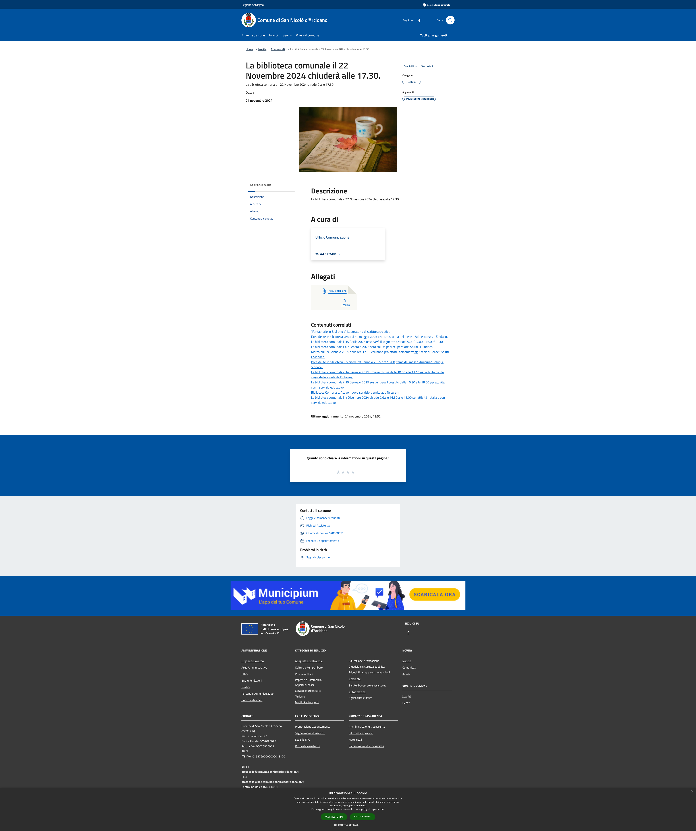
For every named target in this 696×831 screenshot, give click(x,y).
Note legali (355, 739)
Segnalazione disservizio (310, 733)
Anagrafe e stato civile (309, 661)
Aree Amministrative (254, 667)
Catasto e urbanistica (308, 690)
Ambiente (355, 679)
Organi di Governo (252, 661)
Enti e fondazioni (251, 680)
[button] (348, 825)
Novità (262, 49)
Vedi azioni (427, 66)
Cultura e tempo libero (309, 667)
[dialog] (348, 809)
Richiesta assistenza (307, 746)
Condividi (409, 66)
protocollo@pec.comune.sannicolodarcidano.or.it (272, 782)
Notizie (406, 661)
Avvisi (406, 674)
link (383, 809)
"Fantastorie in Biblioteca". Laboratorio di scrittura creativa (350, 331)
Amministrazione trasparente (367, 726)
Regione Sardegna (252, 5)
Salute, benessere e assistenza (367, 685)
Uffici (244, 674)
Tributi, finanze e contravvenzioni (369, 672)
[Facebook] (418, 20)
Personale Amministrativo (257, 693)
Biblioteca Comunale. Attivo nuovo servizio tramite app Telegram (355, 392)
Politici (245, 687)
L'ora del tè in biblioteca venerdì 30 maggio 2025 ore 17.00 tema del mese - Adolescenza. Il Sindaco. (379, 336)
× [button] (692, 791)
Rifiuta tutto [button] (362, 816)
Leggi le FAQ (302, 739)
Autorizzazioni (357, 692)
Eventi (406, 703)
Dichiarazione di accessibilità (366, 746)
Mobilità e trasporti (307, 702)
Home (249, 49)
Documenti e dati (251, 700)
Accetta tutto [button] (334, 816)
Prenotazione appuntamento (312, 726)
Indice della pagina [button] (260, 185)
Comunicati (278, 49)
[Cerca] (450, 20)
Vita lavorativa (304, 674)
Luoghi (406, 696)
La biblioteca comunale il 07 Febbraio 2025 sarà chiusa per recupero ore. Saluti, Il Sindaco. (372, 346)
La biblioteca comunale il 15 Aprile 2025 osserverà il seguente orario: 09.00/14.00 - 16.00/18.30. (377, 341)
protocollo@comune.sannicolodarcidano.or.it (270, 771)
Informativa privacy (361, 733)
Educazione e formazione (364, 661)
